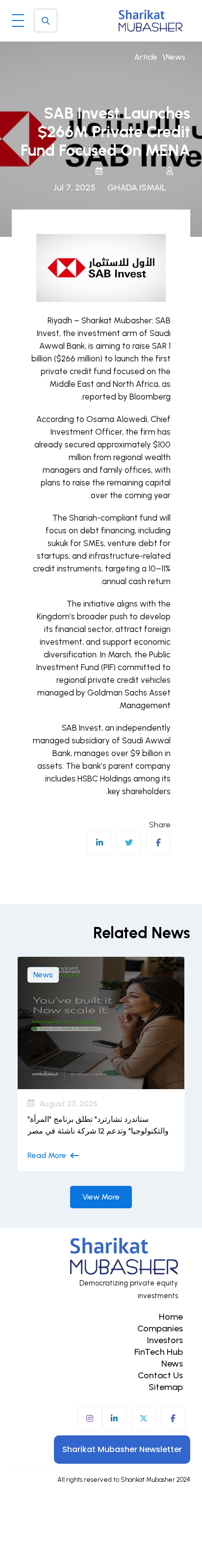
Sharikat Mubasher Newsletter (122, 1449)
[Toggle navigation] (18, 18)
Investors (165, 1340)
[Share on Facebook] (158, 843)
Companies (160, 1328)
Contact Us (160, 1375)
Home (171, 1316)
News (175, 57)
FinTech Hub (158, 1352)
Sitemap (166, 1387)
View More (101, 1196)
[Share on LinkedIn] (99, 843)
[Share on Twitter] (129, 843)
